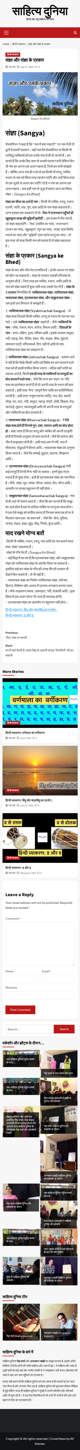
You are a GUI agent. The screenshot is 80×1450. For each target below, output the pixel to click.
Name (10, 971)
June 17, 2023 (26, 805)
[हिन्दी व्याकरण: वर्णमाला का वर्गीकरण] (40, 703)
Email (46, 971)
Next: (39, 651)
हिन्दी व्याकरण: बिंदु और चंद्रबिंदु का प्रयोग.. (31, 610)
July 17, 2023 (27, 66)
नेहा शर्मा (12, 66)
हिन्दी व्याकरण (12, 54)
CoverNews (58, 1438)
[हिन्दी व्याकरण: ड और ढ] (40, 838)
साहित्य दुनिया (40, 11)
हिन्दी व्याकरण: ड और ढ (19, 615)
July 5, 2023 (25, 738)
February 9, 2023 (28, 873)
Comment (13, 918)
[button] (6, 32)
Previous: (16, 635)
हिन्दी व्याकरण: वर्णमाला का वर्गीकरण (25, 733)
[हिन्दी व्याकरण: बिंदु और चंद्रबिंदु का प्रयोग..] (40, 770)
